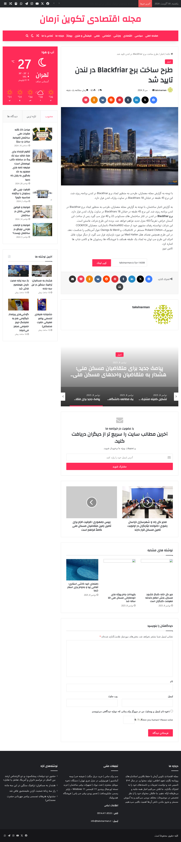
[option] (119, 370)
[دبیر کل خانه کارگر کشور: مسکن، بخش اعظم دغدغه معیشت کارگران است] (157, 575)
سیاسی (139, 36)
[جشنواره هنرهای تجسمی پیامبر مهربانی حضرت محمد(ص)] (41, 304)
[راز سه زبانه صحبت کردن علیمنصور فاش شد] (18, 271)
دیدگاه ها (12, 116)
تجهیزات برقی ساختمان (80, 784)
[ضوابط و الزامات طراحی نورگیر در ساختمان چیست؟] (42, 229)
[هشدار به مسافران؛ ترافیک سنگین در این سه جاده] (41, 271)
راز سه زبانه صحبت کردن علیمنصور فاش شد (115, 3)
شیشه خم (80, 776)
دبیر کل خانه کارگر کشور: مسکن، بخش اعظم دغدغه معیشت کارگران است (159, 598)
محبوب (49, 116)
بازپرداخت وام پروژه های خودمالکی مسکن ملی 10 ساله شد (122, 598)
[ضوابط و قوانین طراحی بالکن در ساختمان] (42, 211)
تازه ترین (31, 116)
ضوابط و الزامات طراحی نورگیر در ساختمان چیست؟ (21, 229)
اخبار (162, 53)
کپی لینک (102, 263)
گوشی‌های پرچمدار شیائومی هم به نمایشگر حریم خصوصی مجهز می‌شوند (19, 322)
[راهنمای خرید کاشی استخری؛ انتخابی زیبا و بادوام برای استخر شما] (82, 569)
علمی (97, 36)
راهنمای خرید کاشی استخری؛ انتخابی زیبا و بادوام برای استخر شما (82, 587)
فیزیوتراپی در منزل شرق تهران (94, 780)
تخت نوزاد (98, 784)
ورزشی (117, 36)
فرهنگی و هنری (83, 36)
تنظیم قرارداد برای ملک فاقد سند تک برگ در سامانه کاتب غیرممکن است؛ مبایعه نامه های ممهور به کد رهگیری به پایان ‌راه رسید (20, 165)
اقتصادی (127, 36)
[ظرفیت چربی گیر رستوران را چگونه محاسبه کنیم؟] (42, 194)
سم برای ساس (111, 776)
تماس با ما (47, 36)
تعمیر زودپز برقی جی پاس (85, 793)
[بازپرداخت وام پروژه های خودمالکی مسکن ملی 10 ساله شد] (120, 575)
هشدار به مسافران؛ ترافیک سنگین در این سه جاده (41, 284)
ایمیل (170, 696)
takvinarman (161, 90)
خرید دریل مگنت (95, 776)
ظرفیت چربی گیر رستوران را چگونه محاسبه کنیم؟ (21, 193)
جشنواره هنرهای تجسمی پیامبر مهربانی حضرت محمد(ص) (43, 320)
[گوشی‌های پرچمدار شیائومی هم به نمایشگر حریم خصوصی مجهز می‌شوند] (18, 304)
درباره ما (59, 36)
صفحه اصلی (151, 36)
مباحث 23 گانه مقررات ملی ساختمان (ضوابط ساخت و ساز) (21, 135)
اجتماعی (106, 36)
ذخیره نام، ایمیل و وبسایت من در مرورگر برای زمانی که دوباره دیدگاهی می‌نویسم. (131, 711)
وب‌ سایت (113, 696)
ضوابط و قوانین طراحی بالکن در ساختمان (21, 211)
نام (171, 681)
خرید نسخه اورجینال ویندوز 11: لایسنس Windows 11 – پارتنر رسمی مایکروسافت (90, 789)
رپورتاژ (69, 36)
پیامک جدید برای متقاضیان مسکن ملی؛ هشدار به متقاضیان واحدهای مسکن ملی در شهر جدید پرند (119, 374)
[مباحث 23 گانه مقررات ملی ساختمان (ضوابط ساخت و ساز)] (42, 134)
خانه (168, 53)
